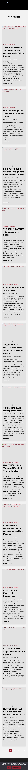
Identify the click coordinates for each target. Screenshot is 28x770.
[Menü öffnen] (25, 5)
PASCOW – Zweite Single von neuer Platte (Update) (14, 652)
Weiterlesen (7, 83)
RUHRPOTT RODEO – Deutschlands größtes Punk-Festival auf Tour (13, 172)
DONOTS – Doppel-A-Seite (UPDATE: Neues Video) (13, 113)
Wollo (6, 59)
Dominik (7, 177)
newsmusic (12, 44)
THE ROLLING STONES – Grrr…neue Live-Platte (13, 232)
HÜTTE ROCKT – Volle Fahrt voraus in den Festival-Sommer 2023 (14, 712)
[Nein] (26, 765)
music (10, 166)
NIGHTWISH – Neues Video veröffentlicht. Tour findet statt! (12, 468)
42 (24, 751)
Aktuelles (5, 44)
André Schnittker (8, 356)
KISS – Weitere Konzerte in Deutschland (10, 593)
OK (9, 767)
